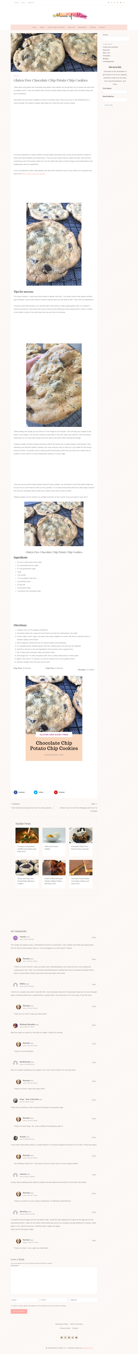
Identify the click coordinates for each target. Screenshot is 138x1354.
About (42, 27)
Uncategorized (108, 61)
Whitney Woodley (27, 1024)
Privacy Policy (65, 1328)
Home (16, 2)
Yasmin (23, 937)
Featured (106, 50)
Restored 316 (87, 1348)
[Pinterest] (118, 2)
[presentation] (27, 835)
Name (14, 1300)
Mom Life (71, 27)
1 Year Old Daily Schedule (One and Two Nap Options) (31, 806)
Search (105, 35)
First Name (107, 88)
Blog (23, 2)
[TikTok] (114, 2)
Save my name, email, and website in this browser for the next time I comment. (40, 1306)
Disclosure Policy (61, 1324)
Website (74, 1300)
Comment (15, 1265)
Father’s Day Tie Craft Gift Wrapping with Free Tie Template (78, 807)
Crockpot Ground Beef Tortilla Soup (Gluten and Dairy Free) (26, 848)
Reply (94, 937)
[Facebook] (108, 2)
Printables (82, 27)
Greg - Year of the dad (29, 1099)
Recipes (93, 27)
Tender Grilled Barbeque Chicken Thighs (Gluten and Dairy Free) (53, 881)
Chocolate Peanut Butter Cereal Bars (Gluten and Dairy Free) (80, 881)
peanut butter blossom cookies (33, 174)
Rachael (26, 959)
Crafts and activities (56, 27)
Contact (31, 2)
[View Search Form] (124, 3)
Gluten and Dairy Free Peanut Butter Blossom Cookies (25, 881)
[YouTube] (121, 2)
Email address (108, 96)
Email (43, 1300)
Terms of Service (76, 1324)
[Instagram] (111, 2)
